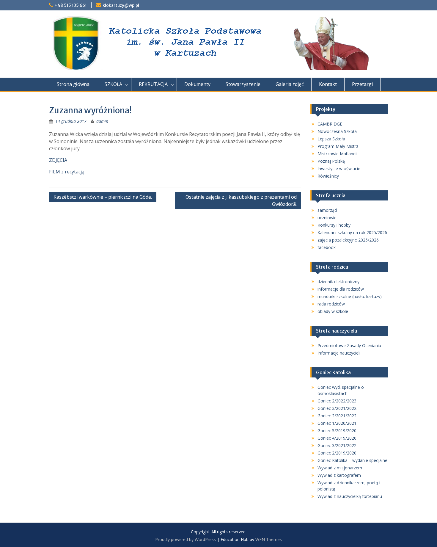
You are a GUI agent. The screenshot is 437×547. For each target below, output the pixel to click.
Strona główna (73, 84)
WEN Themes (268, 539)
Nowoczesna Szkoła (337, 131)
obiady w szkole (332, 311)
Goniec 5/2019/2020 (336, 430)
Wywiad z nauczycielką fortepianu (349, 496)
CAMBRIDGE (329, 124)
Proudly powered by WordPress (185, 539)
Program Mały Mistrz (337, 146)
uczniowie (327, 217)
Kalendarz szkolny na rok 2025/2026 (352, 232)
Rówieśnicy (328, 176)
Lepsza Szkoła (331, 139)
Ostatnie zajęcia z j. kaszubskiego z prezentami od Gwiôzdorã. (241, 200)
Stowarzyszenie (243, 84)
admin (102, 121)
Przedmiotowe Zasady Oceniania (349, 345)
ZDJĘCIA (58, 160)
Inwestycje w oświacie (338, 168)
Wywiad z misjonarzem (339, 468)
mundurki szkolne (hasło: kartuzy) (349, 296)
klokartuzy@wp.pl (121, 5)
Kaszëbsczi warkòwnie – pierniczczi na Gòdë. (103, 197)
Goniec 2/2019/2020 (336, 453)
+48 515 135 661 (70, 5)
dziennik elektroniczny (338, 281)
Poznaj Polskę (331, 161)
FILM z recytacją (66, 171)
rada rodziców (331, 304)
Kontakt (328, 84)
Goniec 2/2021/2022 (336, 416)
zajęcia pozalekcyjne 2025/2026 (348, 240)
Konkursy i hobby (333, 225)
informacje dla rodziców (340, 289)
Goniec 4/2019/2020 (336, 438)
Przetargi (362, 84)
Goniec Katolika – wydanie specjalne (352, 460)
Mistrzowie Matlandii (337, 153)
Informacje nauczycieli (338, 353)
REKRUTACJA (153, 84)
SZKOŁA (113, 84)
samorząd (327, 210)
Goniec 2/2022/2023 (336, 401)
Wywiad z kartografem (339, 475)
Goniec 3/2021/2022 (336, 408)
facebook (326, 247)
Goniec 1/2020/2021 (336, 423)
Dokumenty (197, 84)
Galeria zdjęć (290, 84)
